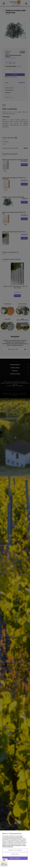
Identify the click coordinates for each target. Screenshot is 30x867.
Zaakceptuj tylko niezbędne (15, 850)
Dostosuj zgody (15, 854)
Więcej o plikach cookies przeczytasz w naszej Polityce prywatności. (14, 846)
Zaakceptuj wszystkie (15, 858)
